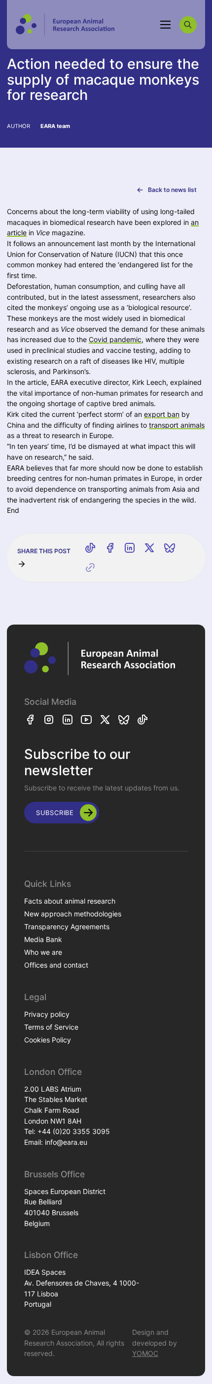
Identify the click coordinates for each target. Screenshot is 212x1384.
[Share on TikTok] (90, 547)
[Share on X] (149, 547)
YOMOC (145, 1353)
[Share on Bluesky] (169, 547)
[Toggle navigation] (165, 24)
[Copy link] (90, 567)
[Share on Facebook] (110, 547)
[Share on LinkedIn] (129, 547)
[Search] (188, 24)
